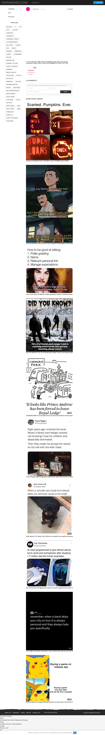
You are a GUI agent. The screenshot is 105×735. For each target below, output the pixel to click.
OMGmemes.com (15, 2)
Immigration (10, 60)
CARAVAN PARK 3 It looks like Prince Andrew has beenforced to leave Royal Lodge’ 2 (55, 415)
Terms (23, 712)
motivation (10, 75)
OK (75, 732)
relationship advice (12, 90)
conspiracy (10, 36)
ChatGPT (15, 30)
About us (8, 712)
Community (16, 712)
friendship (18, 51)
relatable (17, 87)
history (8, 57)
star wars (9, 121)
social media (10, 96)
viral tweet (10, 108)
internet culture (11, 63)
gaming (8, 54)
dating (18, 45)
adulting (9, 26)
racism (8, 87)
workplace (10, 111)
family (14, 48)
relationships (10, 93)
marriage (9, 69)
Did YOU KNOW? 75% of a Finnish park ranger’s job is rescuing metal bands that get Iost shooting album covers (63, 352)
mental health (11, 72)
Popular (11, 16)
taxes (18, 99)
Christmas (9, 33)
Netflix (19, 75)
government (18, 54)
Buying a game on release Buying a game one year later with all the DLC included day (55, 702)
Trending (11, 9)
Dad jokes (9, 45)
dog (7, 48)
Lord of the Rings (12, 66)
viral (18, 105)
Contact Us (35, 2)
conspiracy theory (12, 39)
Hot (9, 13)
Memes (40, 99)
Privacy (28, 712)
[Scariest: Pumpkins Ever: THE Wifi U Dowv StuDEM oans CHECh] (49, 130)
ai (15, 26)
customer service (12, 42)
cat (20, 26)
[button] (40, 2)
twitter (9, 102)
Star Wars (9, 99)
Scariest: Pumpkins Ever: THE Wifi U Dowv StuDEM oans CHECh (47, 161)
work (19, 108)
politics (18, 81)
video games (10, 105)
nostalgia (9, 78)
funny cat (9, 115)
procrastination (11, 84)
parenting (9, 81)
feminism (9, 51)
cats (7, 30)
